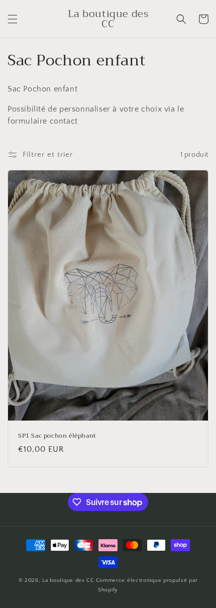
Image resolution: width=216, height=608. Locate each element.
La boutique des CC (68, 580)
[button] (13, 19)
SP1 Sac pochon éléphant (57, 436)
